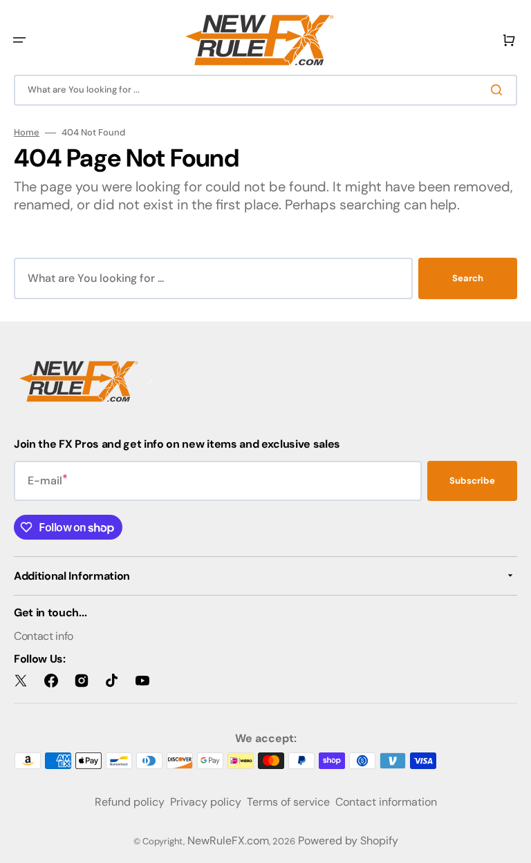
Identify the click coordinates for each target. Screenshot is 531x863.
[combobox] (265, 90)
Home (26, 132)
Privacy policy (205, 802)
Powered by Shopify (348, 840)
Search (467, 278)
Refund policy (130, 802)
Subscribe (472, 480)
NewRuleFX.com (228, 840)
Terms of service (288, 802)
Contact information (386, 802)
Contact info (43, 636)
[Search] (499, 90)
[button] (19, 40)
